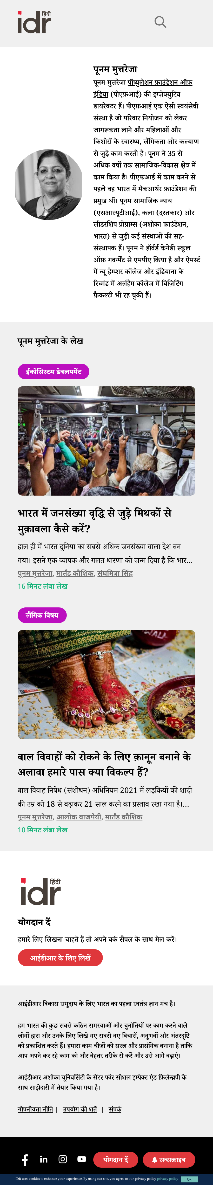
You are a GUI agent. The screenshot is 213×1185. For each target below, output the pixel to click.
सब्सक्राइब (172, 1161)
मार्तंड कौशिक (75, 574)
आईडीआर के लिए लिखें (60, 959)
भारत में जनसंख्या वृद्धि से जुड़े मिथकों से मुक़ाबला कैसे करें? (94, 523)
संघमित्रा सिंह (115, 574)
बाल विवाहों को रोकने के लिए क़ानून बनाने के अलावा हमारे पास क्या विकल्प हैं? (104, 766)
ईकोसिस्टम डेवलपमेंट (53, 373)
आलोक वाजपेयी (78, 817)
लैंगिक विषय (42, 616)
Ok (189, 1179)
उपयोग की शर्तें (80, 1111)
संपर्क (115, 1111)
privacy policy (167, 1179)
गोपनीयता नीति (35, 1111)
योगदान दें (115, 1161)
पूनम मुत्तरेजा (35, 574)
